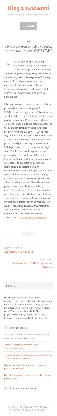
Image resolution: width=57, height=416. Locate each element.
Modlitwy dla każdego (19, 250)
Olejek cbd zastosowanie (34, 217)
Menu (30, 25)
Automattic (39, 410)
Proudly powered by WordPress (28, 407)
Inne (28, 41)
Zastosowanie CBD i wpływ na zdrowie (32, 263)
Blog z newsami (28, 8)
